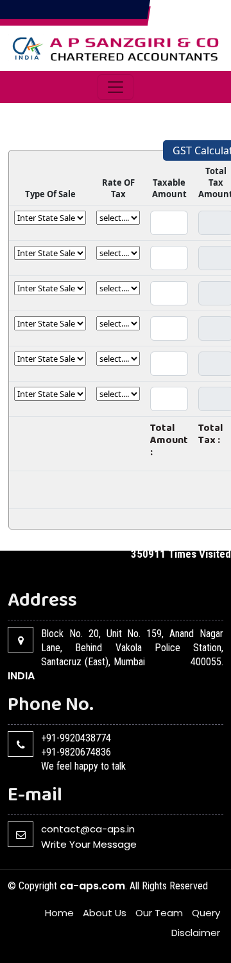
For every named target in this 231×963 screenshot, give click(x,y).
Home (59, 912)
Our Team (159, 912)
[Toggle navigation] (115, 87)
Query (206, 912)
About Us (104, 912)
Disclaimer (195, 932)
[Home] (115, 47)
